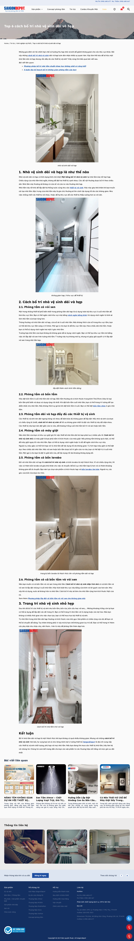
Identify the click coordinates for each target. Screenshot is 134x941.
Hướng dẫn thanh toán (61, 891)
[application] (41, 9)
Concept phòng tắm (35, 917)
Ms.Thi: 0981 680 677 (103, 1)
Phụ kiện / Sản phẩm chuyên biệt (14, 900)
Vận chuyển (57, 903)
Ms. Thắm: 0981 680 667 (121, 1)
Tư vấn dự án (67, 847)
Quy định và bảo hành (61, 895)
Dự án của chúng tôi (35, 895)
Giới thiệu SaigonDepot (36, 891)
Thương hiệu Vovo (35, 910)
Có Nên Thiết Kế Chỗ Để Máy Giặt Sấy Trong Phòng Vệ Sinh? (113, 800)
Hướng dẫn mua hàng (61, 899)
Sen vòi (6, 908)
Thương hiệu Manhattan (37, 906)
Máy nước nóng (10, 912)
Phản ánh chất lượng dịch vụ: (93, 902)
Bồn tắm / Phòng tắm (12, 895)
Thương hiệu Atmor (35, 899)
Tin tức (12, 43)
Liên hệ (24, 847)
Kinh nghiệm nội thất (24, 43)
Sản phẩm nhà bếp (11, 905)
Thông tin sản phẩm (109, 847)
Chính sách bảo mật (60, 906)
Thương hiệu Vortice (35, 914)
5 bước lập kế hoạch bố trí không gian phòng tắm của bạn (50, 70)
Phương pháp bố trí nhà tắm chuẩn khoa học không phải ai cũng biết (55, 66)
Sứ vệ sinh (7, 891)
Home (6, 43)
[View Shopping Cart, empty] (122, 9)
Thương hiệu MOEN (35, 903)
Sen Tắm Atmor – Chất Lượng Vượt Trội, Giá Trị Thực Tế (49, 800)
